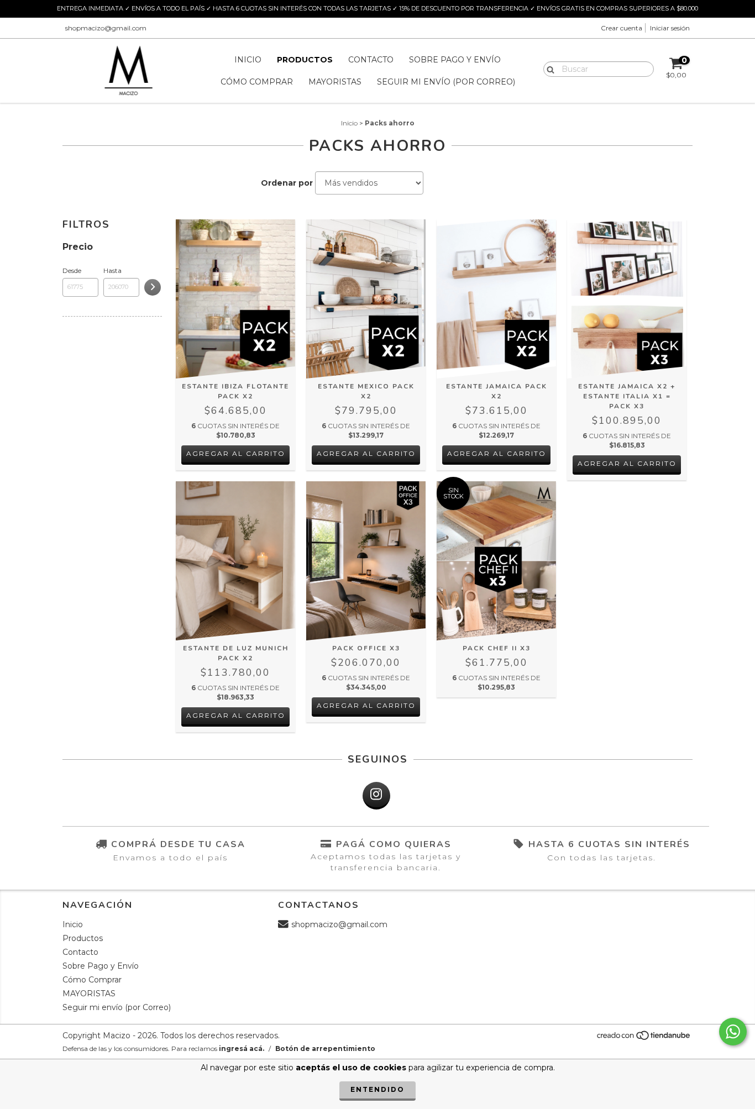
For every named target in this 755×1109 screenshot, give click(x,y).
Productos (305, 60)
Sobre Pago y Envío (455, 60)
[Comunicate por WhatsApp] (733, 1031)
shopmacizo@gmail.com (105, 28)
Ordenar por (287, 183)
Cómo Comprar (257, 82)
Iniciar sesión (670, 28)
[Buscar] (548, 68)
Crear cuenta (621, 28)
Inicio (247, 60)
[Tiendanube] (644, 1038)
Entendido (377, 1089)
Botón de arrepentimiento (325, 1048)
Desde (71, 270)
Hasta (112, 270)
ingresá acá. (241, 1048)
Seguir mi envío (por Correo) (446, 82)
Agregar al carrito (235, 453)
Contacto (371, 60)
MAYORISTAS (334, 82)
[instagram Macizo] (376, 796)
